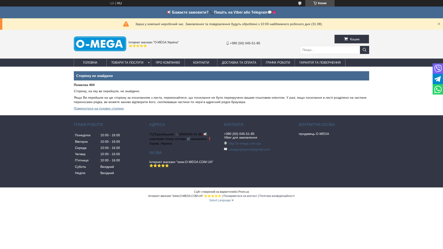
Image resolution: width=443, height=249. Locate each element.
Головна (90, 62)
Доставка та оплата (239, 62)
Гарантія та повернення (320, 62)
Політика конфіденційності (277, 196)
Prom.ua (243, 191)
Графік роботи (278, 62)
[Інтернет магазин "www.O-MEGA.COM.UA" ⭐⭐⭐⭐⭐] (100, 50)
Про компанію (168, 62)
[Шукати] (364, 50)
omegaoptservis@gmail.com (249, 149)
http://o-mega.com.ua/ (245, 143)
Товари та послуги (127, 62)
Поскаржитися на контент (240, 196)
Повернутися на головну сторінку (99, 108)
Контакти (201, 62)
